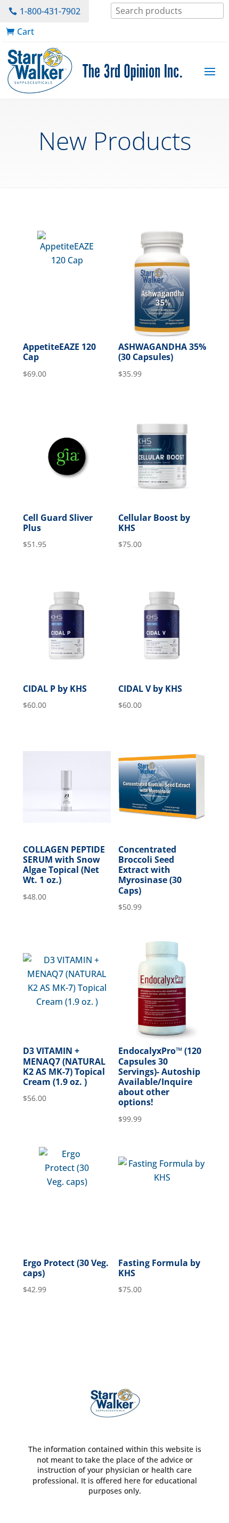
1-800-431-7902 (50, 11)
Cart (25, 31)
